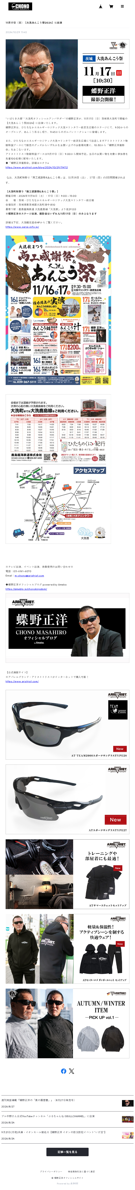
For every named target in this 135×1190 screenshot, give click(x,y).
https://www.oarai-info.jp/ (22, 226)
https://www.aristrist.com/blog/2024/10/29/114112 (37, 167)
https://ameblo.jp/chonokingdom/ (26, 589)
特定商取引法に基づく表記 (81, 1171)
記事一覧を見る (67, 1152)
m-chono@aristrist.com (29, 575)
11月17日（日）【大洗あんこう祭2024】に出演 (34, 22)
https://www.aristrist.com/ (22, 681)
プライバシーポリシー (51, 1171)
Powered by (63, 1183)
